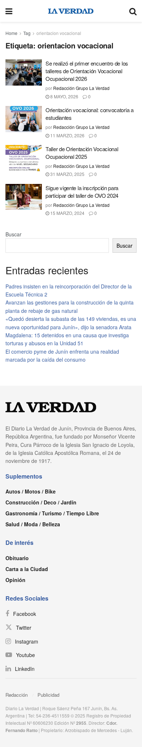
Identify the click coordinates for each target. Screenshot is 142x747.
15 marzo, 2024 (66, 213)
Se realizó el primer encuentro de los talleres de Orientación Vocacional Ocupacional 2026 (87, 70)
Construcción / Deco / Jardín (40, 502)
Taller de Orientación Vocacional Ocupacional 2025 (82, 152)
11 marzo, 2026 (66, 135)
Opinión (15, 579)
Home (11, 33)
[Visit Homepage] (71, 11)
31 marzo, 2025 (66, 174)
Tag (27, 33)
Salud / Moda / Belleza (32, 524)
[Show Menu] (8, 11)
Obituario (17, 558)
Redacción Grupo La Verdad (81, 88)
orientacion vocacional (58, 33)
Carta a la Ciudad (26, 569)
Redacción (16, 694)
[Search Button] (133, 11)
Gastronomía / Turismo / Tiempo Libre (52, 513)
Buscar (13, 234)
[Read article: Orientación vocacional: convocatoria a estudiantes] (23, 119)
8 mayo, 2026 (63, 96)
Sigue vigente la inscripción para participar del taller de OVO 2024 (82, 191)
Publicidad (48, 694)
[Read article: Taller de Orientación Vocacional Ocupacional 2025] (23, 158)
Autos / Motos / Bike (30, 491)
